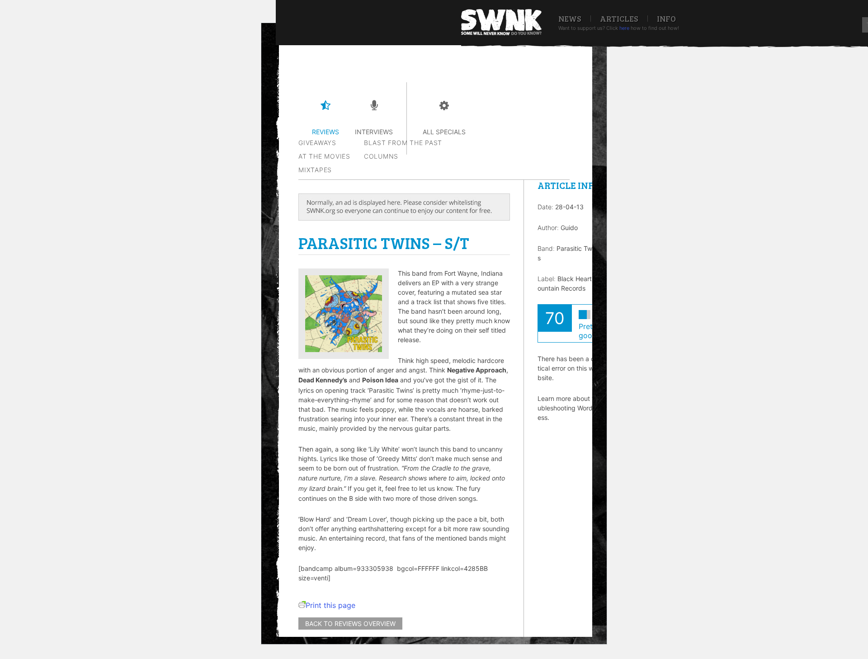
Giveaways (317, 142)
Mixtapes (315, 170)
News (569, 18)
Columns (381, 156)
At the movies (324, 156)
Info (666, 18)
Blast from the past (403, 142)
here (624, 28)
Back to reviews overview (350, 623)
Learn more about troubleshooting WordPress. (569, 408)
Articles (619, 18)
